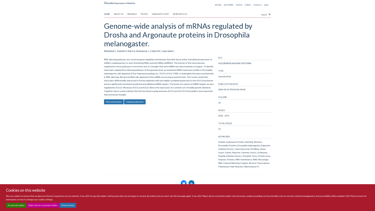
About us (118, 14)
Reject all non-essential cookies (43, 205)
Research (132, 14)
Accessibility (228, 5)
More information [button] (114, 102)
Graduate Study (160, 14)
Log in (266, 5)
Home (107, 14)
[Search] (269, 14)
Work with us (180, 14)
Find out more (68, 205)
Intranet (239, 5)
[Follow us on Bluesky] (184, 183)
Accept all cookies (16, 205)
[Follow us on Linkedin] (191, 183)
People (144, 14)
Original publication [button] (135, 102)
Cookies (248, 5)
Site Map (218, 5)
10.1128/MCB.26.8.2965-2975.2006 (234, 63)
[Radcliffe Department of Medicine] (119, 2)
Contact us (257, 5)
